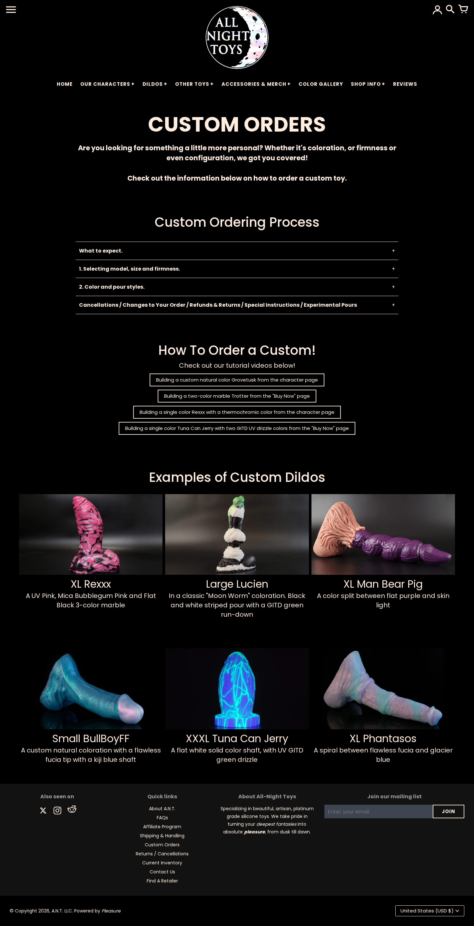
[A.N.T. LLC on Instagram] (57, 811)
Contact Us (162, 872)
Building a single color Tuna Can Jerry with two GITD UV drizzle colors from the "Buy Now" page (237, 428)
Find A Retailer (162, 881)
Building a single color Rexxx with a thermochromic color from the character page (237, 412)
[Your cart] (463, 10)
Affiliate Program (162, 826)
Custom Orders (162, 844)
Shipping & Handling (162, 835)
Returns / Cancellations (162, 854)
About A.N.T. (162, 808)
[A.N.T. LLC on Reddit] (71, 811)
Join (448, 811)
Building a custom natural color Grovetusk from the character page (237, 379)
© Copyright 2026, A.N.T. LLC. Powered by (65, 911)
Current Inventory (162, 863)
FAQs (162, 817)
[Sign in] (437, 10)
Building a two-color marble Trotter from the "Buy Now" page (237, 396)
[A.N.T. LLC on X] (43, 811)
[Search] (450, 10)
